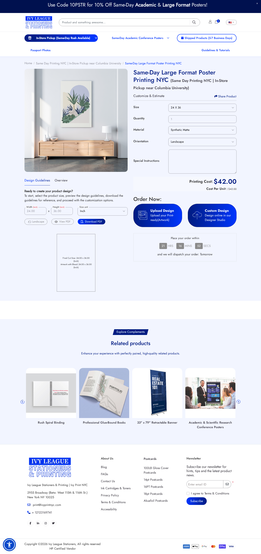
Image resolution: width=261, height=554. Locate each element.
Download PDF (93, 221)
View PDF (65, 221)
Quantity (139, 118)
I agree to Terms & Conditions (210, 493)
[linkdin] (38, 523)
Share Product (227, 96)
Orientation (140, 141)
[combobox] (231, 22)
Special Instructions (146, 161)
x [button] (257, 3)
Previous (22, 402)
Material (138, 129)
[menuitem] (61, 38)
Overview (61, 180)
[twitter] (53, 523)
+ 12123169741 (42, 512)
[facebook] (30, 523)
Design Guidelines (37, 180)
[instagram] (46, 523)
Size (136, 107)
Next (238, 402)
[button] (9, 544)
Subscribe (196, 501)
